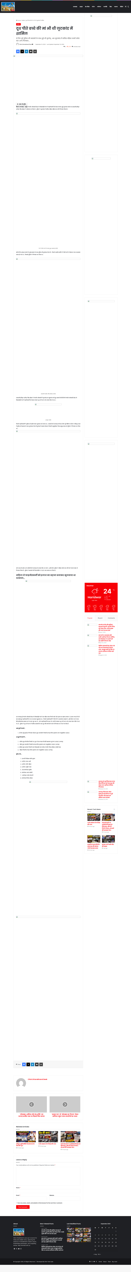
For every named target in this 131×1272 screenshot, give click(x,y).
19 (105, 1242)
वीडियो (121, 6)
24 (98, 1246)
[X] (22, 51)
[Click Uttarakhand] (8, 6)
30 (95, 1249)
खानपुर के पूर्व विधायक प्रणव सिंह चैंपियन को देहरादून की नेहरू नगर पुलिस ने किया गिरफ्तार (107, 784)
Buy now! (114, 1261)
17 (98, 1242)
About (105, 1261)
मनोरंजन (99, 6)
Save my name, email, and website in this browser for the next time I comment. (40, 1203)
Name (18, 1187)
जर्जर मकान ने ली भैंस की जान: (47, 1144)
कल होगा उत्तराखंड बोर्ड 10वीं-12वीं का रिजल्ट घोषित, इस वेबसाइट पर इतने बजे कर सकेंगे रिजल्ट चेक (107, 638)
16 (95, 1242)
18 (102, 1242)
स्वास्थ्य (116, 6)
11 (102, 1238)
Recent (100, 618)
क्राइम (81, 6)
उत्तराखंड (75, 6)
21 (112, 1242)
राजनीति (105, 6)
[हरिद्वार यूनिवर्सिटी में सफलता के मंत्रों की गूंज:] (26, 1136)
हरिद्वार (18, 24)
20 (109, 1242)
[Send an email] (32, 44)
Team (109, 1261)
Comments (111, 618)
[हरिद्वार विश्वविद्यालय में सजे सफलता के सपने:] (70, 1240)
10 (98, 1238)
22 (116, 1242)
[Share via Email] (31, 51)
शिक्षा (111, 6)
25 (102, 1246)
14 (112, 1238)
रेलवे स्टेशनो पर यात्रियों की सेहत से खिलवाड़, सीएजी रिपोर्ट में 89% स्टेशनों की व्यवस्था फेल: (70, 1145)
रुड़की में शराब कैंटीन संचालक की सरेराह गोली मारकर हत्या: (93, 846)
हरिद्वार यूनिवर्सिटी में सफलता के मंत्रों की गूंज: (25, 1145)
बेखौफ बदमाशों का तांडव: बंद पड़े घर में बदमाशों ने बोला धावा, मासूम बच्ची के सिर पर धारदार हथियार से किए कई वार (107, 649)
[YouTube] (19, 1249)
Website (51, 1195)
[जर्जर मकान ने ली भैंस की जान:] (48, 1136)
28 (112, 1246)
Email (18, 1195)
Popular (90, 618)
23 (95, 1246)
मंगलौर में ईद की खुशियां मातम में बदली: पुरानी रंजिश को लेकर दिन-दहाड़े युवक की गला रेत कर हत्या (107, 627)
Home (19, 20)
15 (116, 1238)
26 (105, 1246)
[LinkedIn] (26, 51)
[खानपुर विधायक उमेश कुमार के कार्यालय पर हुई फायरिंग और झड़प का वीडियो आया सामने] (92, 794)
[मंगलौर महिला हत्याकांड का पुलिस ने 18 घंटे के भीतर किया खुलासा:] (87, 1240)
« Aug (95, 1254)
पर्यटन (93, 6)
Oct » (99, 1254)
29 (116, 1246)
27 (109, 1246)
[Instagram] (21, 1249)
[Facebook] (18, 51)
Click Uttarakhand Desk (25, 44)
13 (109, 1238)
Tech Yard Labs (49, 1261)
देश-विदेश (87, 6)
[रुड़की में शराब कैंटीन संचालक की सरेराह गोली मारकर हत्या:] (93, 839)
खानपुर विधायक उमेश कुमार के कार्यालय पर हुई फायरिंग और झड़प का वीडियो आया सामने (106, 794)
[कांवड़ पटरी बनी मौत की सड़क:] (108, 839)
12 (105, 1238)
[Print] (35, 51)
